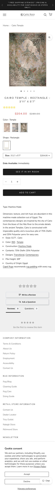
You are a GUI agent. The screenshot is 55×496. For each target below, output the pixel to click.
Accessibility (8, 363)
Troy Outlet (8, 419)
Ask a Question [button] (29, 302)
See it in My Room (27, 172)
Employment (9, 358)
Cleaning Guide (10, 386)
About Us (7, 348)
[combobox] (27, 155)
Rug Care (7, 391)
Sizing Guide (8, 396)
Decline (26, 481)
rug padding (31, 266)
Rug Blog (7, 381)
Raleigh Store (9, 424)
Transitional (19, 254)
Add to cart (27, 192)
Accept (27, 474)
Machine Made (24, 246)
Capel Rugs (8, 266)
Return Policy (9, 353)
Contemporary (32, 254)
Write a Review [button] (29, 294)
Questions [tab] (29, 308)
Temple (20, 242)
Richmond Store (10, 429)
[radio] (7, 127)
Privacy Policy (40, 466)
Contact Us (8, 368)
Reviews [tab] (11, 308)
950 (13, 242)
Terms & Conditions (12, 343)
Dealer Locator (9, 414)
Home (6, 25)
